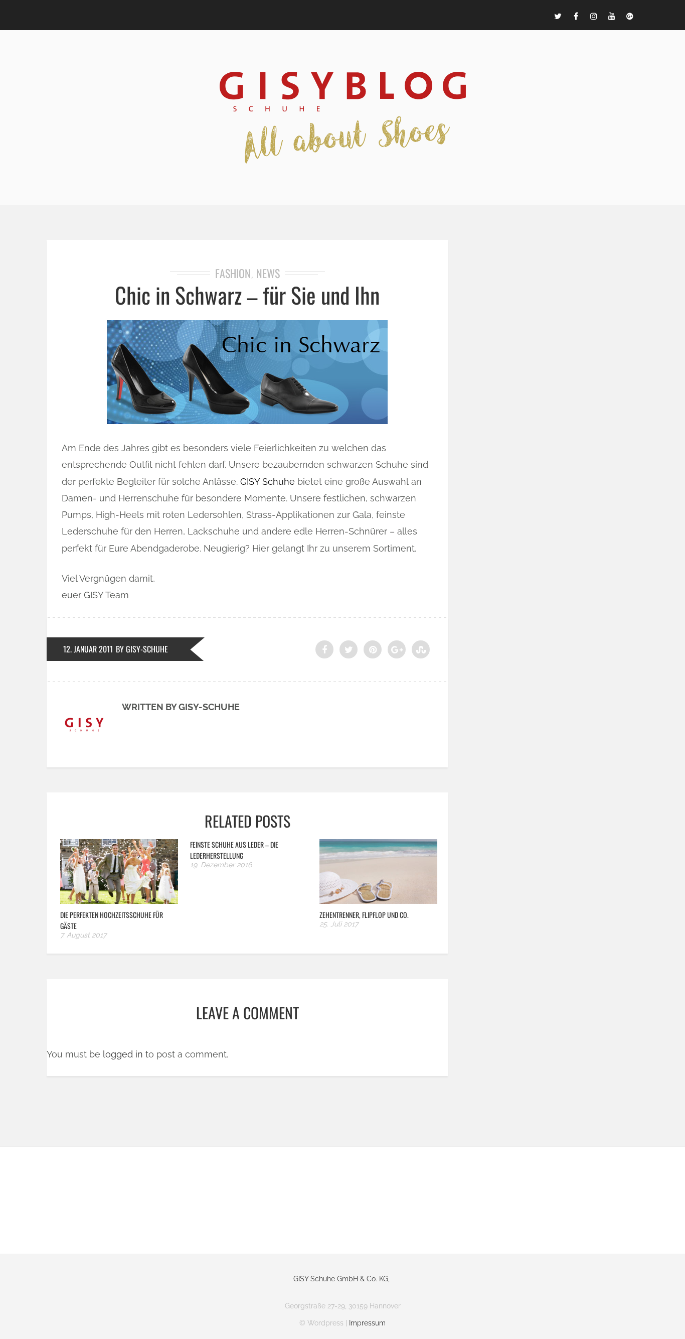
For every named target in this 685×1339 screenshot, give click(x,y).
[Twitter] (557, 15)
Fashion (233, 273)
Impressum (367, 1323)
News (268, 273)
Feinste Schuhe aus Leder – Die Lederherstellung (234, 850)
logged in (123, 1054)
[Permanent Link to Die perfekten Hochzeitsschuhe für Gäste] (119, 900)
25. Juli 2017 (338, 923)
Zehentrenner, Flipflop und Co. (364, 914)
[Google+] (629, 15)
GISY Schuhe (267, 481)
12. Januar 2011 (88, 649)
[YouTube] (611, 15)
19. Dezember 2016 (221, 864)
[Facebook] (575, 15)
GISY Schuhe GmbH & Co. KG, (341, 1279)
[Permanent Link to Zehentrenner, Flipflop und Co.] (378, 900)
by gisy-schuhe (142, 649)
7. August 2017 (83, 935)
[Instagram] (593, 15)
